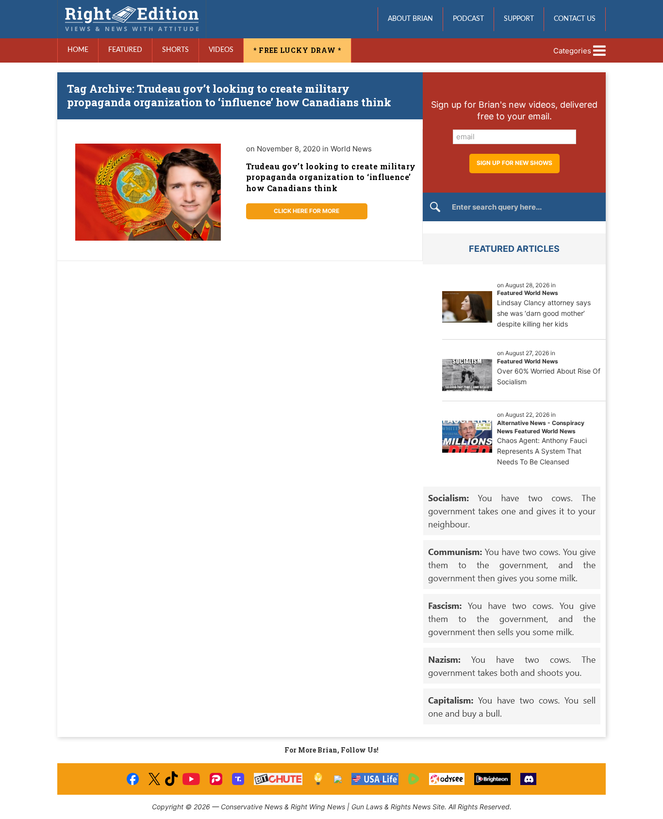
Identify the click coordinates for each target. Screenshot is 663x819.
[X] (154, 779)
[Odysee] (446, 779)
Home (77, 50)
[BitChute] (278, 779)
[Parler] (216, 779)
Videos (221, 50)
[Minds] (318, 779)
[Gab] (338, 779)
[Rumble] (413, 779)
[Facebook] (133, 779)
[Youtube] (191, 779)
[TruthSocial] (238, 779)
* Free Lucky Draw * (297, 50)
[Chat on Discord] (528, 779)
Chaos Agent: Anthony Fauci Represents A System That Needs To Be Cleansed (542, 451)
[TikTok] (171, 778)
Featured (125, 50)
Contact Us (575, 19)
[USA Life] (375, 779)
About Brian (410, 19)
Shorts (175, 50)
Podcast (468, 19)
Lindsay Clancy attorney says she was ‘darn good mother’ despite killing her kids (544, 313)
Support (519, 19)
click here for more (306, 210)
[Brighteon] (492, 779)
